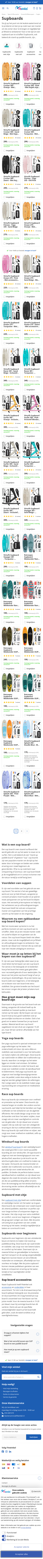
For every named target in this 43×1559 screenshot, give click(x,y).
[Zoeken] (7, 8)
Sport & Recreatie (13, 14)
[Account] (37, 8)
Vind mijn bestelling (10, 1388)
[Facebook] (3, 1451)
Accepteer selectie (21, 1547)
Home (4, 14)
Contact (4, 1483)
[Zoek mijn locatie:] (31, 8)
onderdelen (19, 1287)
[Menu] (3, 8)
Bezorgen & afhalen (10, 1391)
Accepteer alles (21, 1554)
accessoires (6, 1287)
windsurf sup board (13, 1147)
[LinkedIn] (10, 1451)
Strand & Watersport (27, 14)
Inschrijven (34, 1437)
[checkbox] (9, 1532)
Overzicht (37, 1491)
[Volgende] (27, 831)
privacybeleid (26, 1527)
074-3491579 (9, 1413)
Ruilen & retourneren (11, 1394)
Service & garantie (10, 1397)
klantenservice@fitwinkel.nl (14, 1416)
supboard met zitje (13, 1200)
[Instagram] (6, 1451)
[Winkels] (34, 8)
